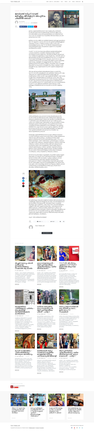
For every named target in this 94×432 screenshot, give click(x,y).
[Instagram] (77, 428)
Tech (62, 1)
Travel (66, 1)
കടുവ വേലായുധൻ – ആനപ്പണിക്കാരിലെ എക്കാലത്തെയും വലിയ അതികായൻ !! (46, 265)
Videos (73, 1)
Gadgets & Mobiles (16, 397)
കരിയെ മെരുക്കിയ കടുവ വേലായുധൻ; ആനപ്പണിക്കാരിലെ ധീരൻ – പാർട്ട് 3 (45, 309)
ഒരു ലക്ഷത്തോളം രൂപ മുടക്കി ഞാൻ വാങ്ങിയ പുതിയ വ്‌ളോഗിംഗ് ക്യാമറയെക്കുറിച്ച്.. (74, 410)
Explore (68, 291)
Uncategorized (53, 397)
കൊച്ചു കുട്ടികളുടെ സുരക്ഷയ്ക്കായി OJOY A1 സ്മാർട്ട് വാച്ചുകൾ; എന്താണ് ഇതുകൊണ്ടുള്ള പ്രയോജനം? (37, 412)
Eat (69, 1)
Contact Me (78, 1)
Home (47, 1)
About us (51, 1)
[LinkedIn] (82, 428)
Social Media (56, 1)
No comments (34, 22)
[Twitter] (79, 428)
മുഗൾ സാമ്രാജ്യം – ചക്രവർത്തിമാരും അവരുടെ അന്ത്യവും (24, 352)
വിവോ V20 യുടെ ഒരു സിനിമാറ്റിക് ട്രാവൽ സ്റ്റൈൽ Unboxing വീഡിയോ (18, 410)
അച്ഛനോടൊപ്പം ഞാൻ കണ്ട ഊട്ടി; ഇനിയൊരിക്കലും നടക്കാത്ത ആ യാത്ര (24, 265)
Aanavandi (17, 10)
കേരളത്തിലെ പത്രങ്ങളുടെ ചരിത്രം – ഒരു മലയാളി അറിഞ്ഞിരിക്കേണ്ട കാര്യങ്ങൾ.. (24, 310)
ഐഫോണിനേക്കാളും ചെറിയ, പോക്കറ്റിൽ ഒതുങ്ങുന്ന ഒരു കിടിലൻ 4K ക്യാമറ (56, 410)
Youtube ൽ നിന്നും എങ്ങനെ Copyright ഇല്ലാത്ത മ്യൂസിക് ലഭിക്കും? (68, 265)
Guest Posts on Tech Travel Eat (77, 425)
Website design (32, 427)
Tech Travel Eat (15, 1)
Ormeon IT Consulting (40, 427)
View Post (17, 284)
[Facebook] (72, 428)
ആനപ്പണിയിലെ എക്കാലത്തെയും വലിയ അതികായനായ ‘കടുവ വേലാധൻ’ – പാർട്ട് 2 (68, 353)
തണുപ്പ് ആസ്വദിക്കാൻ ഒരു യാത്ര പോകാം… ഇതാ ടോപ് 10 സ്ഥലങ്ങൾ (68, 309)
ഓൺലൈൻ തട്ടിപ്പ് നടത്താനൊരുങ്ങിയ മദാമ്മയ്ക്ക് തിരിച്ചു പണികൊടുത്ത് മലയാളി (47, 353)
